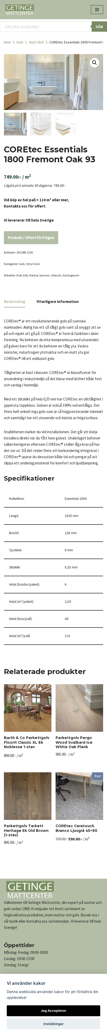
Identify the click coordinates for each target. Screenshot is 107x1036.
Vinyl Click (36, 42)
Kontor (33, 275)
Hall (19, 275)
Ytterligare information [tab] (57, 301)
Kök (25, 275)
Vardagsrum (71, 275)
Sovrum (44, 275)
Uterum (56, 275)
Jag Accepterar (53, 1010)
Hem (7, 42)
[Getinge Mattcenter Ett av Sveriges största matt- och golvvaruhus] (19, 10)
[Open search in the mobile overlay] (53, 26)
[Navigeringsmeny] (97, 9)
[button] (94, 62)
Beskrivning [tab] (14, 301)
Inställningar (53, 1024)
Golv (19, 42)
